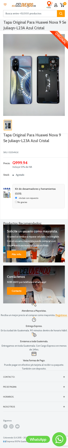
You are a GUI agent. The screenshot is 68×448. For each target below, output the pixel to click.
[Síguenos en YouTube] (17, 426)
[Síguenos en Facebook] (5, 426)
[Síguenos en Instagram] (11, 426)
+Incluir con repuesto (28, 198)
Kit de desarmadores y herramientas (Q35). (35, 191)
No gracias (22, 202)
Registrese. (61, 315)
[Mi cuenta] (55, 5)
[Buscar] (61, 13)
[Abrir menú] (5, 5)
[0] (62, 5)
